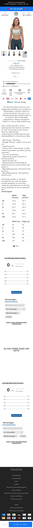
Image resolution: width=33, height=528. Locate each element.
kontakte (16, 484)
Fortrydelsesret (16, 475)
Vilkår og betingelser (16, 508)
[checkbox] (9, 317)
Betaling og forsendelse (16, 511)
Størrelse (16, 73)
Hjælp (16, 505)
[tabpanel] (16, 323)
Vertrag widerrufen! (16, 469)
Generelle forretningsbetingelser (16, 487)
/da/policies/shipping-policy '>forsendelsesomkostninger (16, 68)
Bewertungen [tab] (11, 299)
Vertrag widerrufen (16, 499)
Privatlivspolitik (16, 478)
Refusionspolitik (16, 490)
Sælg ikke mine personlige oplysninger (16, 493)
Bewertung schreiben (16, 292)
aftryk (16, 481)
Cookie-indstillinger (16, 496)
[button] (16, 271)
